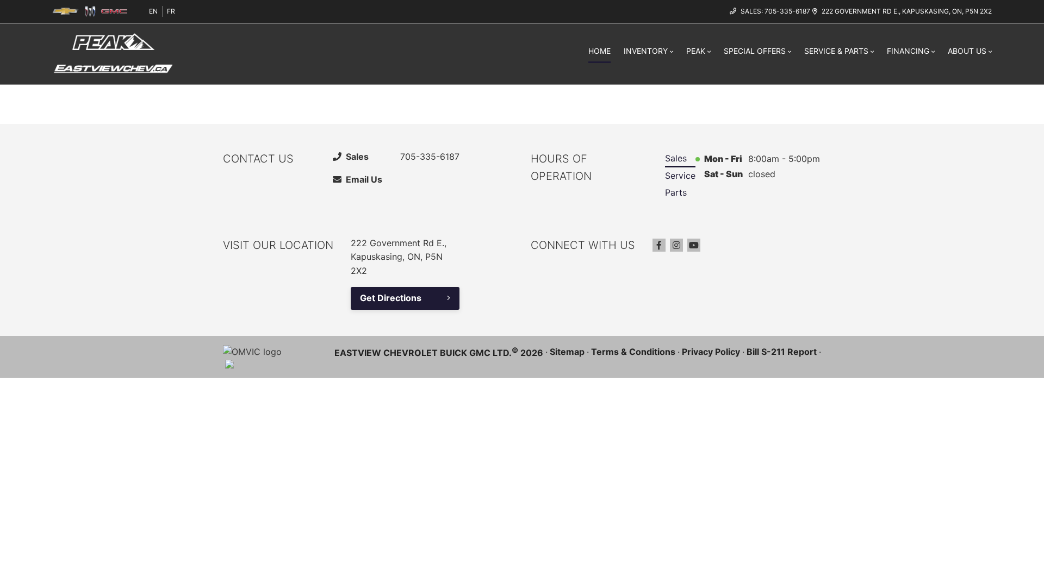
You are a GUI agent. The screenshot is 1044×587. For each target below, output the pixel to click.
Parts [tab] (676, 192)
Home (599, 50)
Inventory (646, 50)
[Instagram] (676, 245)
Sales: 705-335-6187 (775, 11)
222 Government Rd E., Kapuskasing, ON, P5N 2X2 (907, 11)
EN (153, 11)
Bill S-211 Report (782, 351)
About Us (967, 50)
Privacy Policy (711, 351)
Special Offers (755, 50)
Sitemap (567, 351)
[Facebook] (659, 245)
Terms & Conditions (633, 351)
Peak (695, 50)
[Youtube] (693, 245)
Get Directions (390, 297)
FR (171, 11)
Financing (908, 50)
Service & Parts (836, 50)
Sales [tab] (676, 158)
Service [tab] (680, 175)
